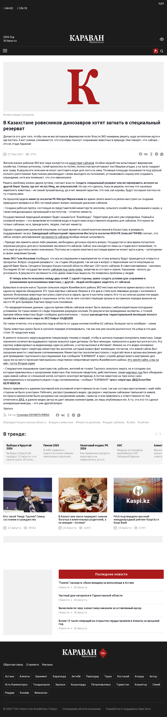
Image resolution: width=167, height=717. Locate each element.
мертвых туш (134, 372)
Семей (156, 684)
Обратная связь (13, 664)
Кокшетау (141, 684)
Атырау (139, 676)
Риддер (9, 692)
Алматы (25, 676)
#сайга (131, 422)
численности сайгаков (55, 236)
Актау (153, 676)
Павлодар (92, 676)
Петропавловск (101, 684)
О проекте (32, 664)
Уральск (60, 684)
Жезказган (40, 692)
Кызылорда (78, 684)
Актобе (76, 676)
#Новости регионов (88, 422)
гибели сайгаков (29, 298)
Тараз (108, 676)
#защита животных (61, 422)
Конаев (24, 692)
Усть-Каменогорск (16, 684)
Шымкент (41, 676)
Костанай (123, 676)
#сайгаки (143, 422)
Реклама (47, 664)
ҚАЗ (161, 3)
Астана (9, 676)
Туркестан (122, 684)
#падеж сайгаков (113, 422)
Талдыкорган (41, 684)
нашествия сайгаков (81, 162)
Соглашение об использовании (81, 708)
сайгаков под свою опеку (66, 269)
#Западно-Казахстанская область (24, 422)
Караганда (59, 676)
